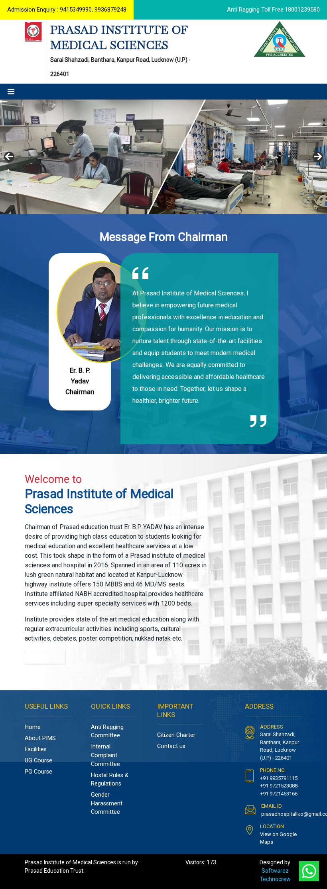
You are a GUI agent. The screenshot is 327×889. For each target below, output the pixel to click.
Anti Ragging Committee (107, 731)
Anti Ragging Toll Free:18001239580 (273, 9)
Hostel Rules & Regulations (109, 779)
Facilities (36, 749)
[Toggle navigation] (11, 92)
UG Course (38, 760)
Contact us (171, 746)
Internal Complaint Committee (105, 755)
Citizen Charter (176, 735)
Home (33, 727)
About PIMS (40, 738)
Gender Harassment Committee (106, 803)
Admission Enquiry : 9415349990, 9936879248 (66, 9)
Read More (45, 657)
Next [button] (318, 157)
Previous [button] (9, 157)
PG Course (38, 771)
